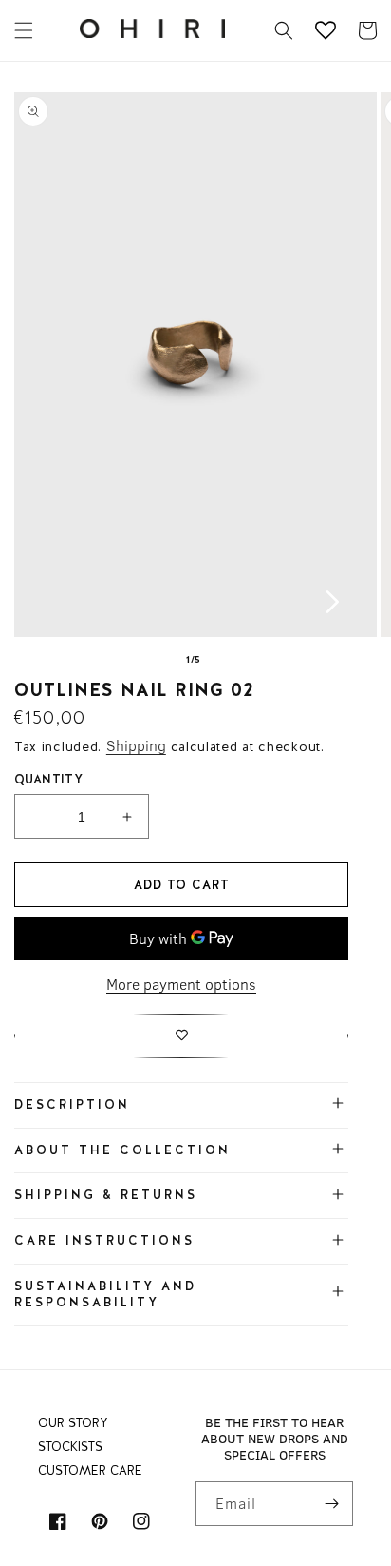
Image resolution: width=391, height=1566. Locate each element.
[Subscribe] (331, 1503)
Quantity (48, 779)
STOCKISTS (70, 1447)
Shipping (136, 745)
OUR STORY (72, 1423)
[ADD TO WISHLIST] (181, 1036)
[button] (24, 30)
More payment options (181, 985)
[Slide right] (332, 602)
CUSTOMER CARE (90, 1470)
